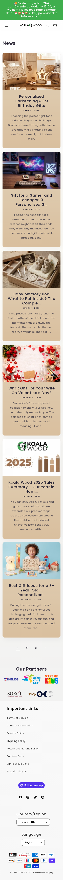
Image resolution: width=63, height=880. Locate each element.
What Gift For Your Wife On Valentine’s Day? (31, 390)
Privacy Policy (15, 733)
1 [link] (17, 648)
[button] (6, 25)
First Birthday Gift (18, 771)
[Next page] (45, 648)
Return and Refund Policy (22, 748)
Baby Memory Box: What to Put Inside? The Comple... (31, 298)
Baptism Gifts (15, 756)
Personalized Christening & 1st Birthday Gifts (31, 101)
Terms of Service (17, 718)
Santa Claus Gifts (18, 764)
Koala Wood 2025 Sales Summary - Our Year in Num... (31, 487)
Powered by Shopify (43, 872)
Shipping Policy (16, 741)
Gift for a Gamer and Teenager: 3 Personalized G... (31, 200)
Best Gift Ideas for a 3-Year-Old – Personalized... (31, 590)
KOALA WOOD (25, 872)
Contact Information (20, 725)
